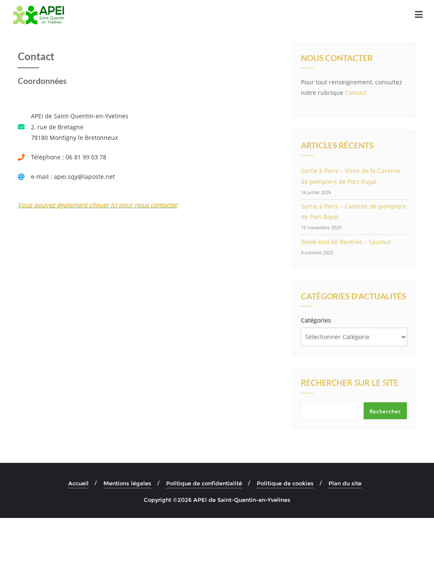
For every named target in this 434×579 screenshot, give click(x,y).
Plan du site (345, 483)
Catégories (316, 320)
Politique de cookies (285, 483)
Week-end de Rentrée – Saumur (346, 242)
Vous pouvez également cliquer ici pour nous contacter (98, 204)
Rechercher (385, 411)
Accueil (78, 483)
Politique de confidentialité (204, 483)
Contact (356, 93)
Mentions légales (127, 483)
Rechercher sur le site (349, 383)
